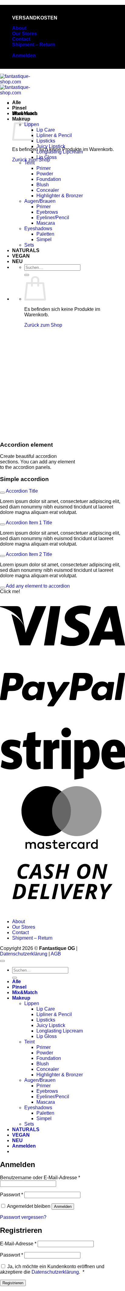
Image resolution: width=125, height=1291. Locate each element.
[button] (24, 55)
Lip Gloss (46, 157)
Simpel (44, 239)
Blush (42, 184)
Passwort (11, 1194)
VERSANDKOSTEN (34, 17)
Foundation (48, 179)
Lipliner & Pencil (54, 135)
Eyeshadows (38, 228)
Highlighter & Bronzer (59, 195)
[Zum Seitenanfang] (2, 961)
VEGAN (21, 256)
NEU (17, 261)
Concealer (47, 190)
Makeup (21, 998)
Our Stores (24, 33)
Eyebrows (47, 212)
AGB (56, 953)
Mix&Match (25, 113)
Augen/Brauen (40, 201)
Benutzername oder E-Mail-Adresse (40, 1177)
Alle (16, 102)
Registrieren (12, 1283)
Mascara (45, 223)
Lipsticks (45, 140)
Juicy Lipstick (50, 146)
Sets (29, 245)
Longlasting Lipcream (59, 151)
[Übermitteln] (26, 275)
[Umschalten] (2, 493)
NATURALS (25, 250)
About (19, 28)
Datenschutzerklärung (23, 953)
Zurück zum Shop (43, 325)
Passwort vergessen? (23, 1217)
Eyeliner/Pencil (52, 217)
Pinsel (19, 108)
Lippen (31, 1003)
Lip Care (45, 129)
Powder (44, 173)
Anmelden (63, 1206)
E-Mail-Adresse (18, 1243)
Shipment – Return (33, 44)
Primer (43, 168)
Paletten (45, 234)
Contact (21, 39)
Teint (29, 162)
